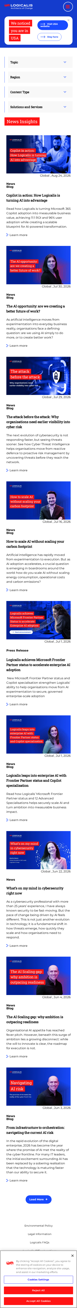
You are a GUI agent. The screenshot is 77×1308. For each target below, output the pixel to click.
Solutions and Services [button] (26, 107)
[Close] (72, 1256)
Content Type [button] (19, 92)
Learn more (18, 235)
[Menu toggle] (68, 6)
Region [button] (15, 77)
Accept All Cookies (38, 1300)
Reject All (38, 1290)
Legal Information (39, 1234)
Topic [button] (14, 62)
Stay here (52, 36)
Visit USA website (49, 25)
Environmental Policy (38, 1225)
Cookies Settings (38, 1279)
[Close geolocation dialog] (69, 20)
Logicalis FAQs (39, 1242)
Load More (36, 1199)
